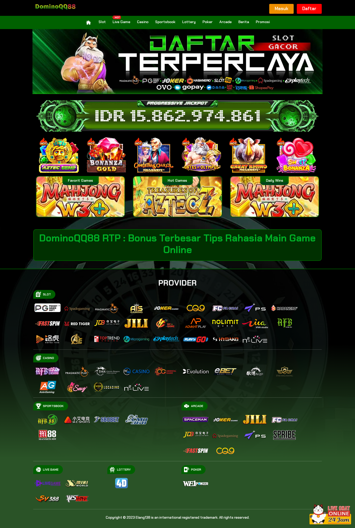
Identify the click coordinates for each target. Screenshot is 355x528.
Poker (207, 21)
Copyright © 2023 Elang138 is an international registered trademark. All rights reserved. (177, 517)
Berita (243, 21)
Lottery (189, 21)
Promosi (263, 21)
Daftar (309, 8)
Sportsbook (165, 21)
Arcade (225, 21)
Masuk (281, 8)
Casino (142, 21)
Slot (102, 21)
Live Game (121, 21)
